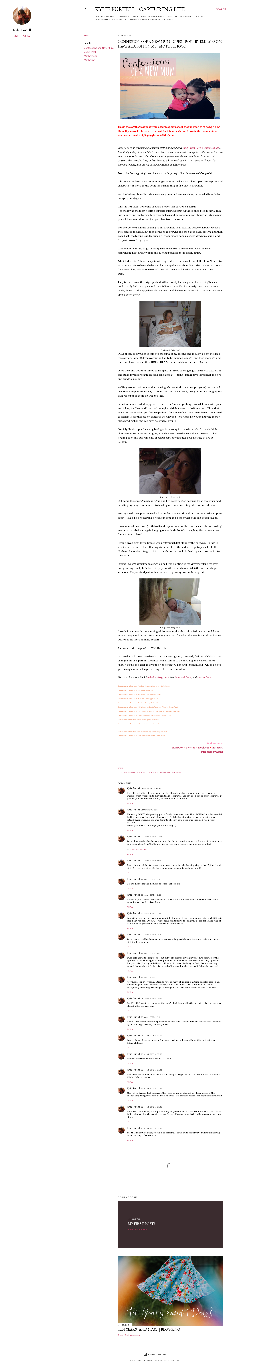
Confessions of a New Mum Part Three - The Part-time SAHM (139, 694)
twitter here (204, 677)
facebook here (183, 677)
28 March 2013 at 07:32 (151, 1054)
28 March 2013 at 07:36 (151, 1107)
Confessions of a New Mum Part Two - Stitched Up (135, 690)
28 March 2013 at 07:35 (151, 1088)
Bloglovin (203, 747)
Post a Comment (133, 1335)
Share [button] (87, 35)
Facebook (177, 747)
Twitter (190, 747)
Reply (130, 803)
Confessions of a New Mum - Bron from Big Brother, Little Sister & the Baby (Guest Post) (149, 711)
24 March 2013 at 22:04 (151, 1035)
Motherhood (90, 56)
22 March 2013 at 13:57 (151, 913)
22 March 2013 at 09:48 (151, 836)
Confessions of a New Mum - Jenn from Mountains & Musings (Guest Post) (144, 715)
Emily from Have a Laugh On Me (201, 147)
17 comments (141, 1229)
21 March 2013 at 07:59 (151, 788)
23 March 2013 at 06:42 (151, 998)
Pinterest (217, 747)
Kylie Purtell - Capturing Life (140, 9)
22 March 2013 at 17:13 (151, 977)
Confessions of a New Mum (99, 48)
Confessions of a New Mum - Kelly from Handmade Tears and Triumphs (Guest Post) (148, 707)
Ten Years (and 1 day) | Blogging (149, 1329)
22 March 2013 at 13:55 (151, 895)
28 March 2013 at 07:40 (151, 1128)
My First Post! (141, 1223)
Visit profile (22, 35)
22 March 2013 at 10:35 (151, 861)
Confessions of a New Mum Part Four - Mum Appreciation (138, 699)
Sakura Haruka (139, 849)
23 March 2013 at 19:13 (151, 1017)
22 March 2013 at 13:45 (151, 879)
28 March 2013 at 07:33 (151, 1070)
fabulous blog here (158, 677)
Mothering (89, 60)
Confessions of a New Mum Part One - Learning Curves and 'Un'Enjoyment (144, 686)
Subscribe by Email (212, 751)
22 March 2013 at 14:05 (151, 953)
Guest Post (90, 52)
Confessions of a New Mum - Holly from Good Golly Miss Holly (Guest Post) (142, 732)
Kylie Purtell (133, 788)
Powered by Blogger (157, 1354)
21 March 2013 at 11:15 (150, 810)
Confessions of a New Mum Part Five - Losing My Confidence (139, 703)
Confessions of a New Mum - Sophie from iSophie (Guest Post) (138, 720)
